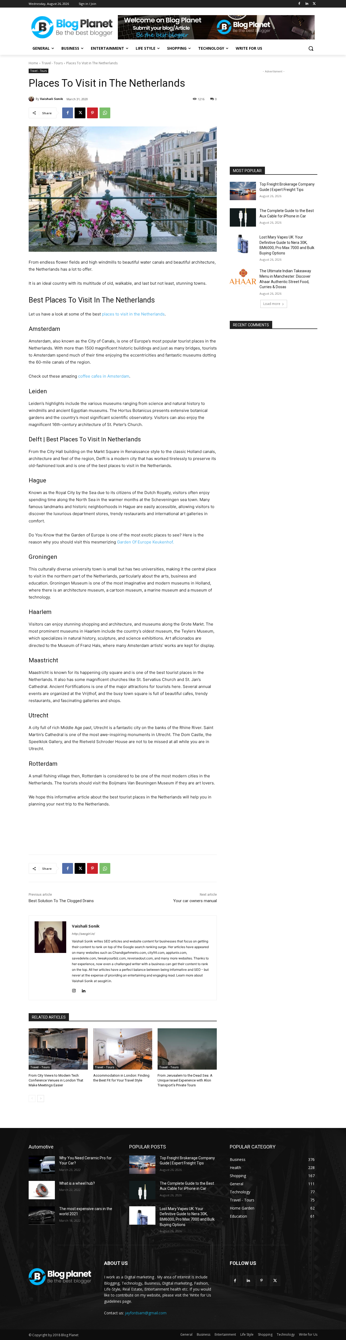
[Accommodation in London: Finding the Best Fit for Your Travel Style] (122, 1049)
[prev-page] (32, 1098)
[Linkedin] (307, 4)
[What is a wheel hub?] (42, 1190)
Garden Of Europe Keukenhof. (145, 542)
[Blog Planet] (72, 27)
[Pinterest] (92, 113)
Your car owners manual (195, 900)
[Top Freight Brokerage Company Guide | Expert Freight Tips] (243, 191)
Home (33, 63)
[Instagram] (74, 990)
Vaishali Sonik (51, 99)
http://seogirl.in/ (83, 934)
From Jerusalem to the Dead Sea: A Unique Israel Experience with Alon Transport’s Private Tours (185, 1080)
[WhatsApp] (104, 113)
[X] (314, 4)
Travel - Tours (52, 63)
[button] (310, 48)
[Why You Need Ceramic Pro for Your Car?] (42, 1165)
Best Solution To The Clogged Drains (61, 900)
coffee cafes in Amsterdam (103, 376)
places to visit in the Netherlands (133, 314)
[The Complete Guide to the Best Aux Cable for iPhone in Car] (243, 217)
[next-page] (40, 1098)
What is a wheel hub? (77, 1183)
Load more (271, 303)
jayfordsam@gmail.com (146, 1312)
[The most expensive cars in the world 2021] (42, 1215)
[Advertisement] (273, 108)
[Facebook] (299, 4)
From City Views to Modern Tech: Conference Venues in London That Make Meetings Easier (56, 1080)
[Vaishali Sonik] (32, 99)
